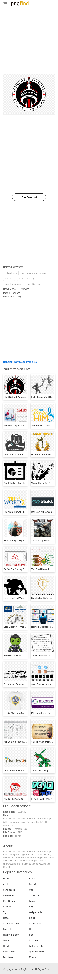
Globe (6, 940)
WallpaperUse (36, 912)
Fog (31, 906)
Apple (6, 884)
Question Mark (36, 951)
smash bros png (26, 278)
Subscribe (34, 895)
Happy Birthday (11, 934)
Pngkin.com (9, 951)
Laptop (32, 900)
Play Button (9, 900)
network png (11, 273)
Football (7, 929)
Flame (32, 878)
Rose (6, 917)
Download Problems (25, 362)
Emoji (32, 917)
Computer (34, 940)
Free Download (29, 197)
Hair (31, 929)
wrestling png (34, 283)
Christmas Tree (11, 923)
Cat (31, 889)
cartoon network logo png (34, 273)
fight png (9, 278)
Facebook (8, 957)
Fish (31, 934)
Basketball (8, 895)
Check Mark (35, 923)
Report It (7, 362)
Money (32, 957)
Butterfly (33, 884)
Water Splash (36, 945)
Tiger (5, 912)
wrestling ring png (13, 283)
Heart (6, 878)
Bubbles (7, 906)
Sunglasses (9, 889)
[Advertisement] (29, 44)
